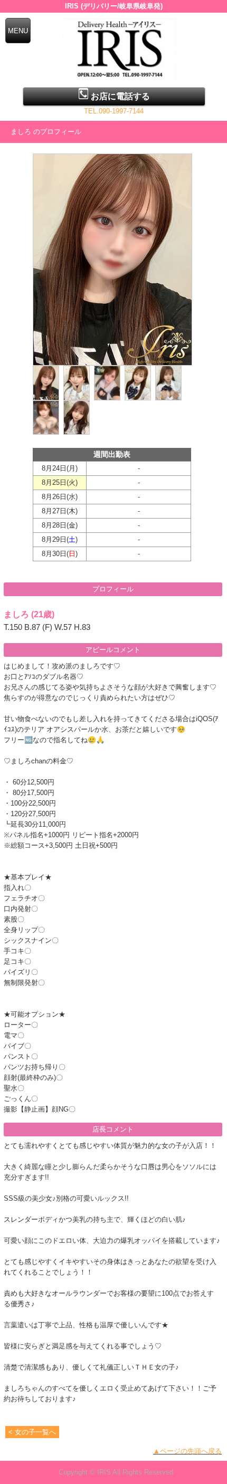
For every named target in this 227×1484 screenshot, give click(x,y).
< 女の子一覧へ (32, 1432)
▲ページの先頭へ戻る (187, 1451)
